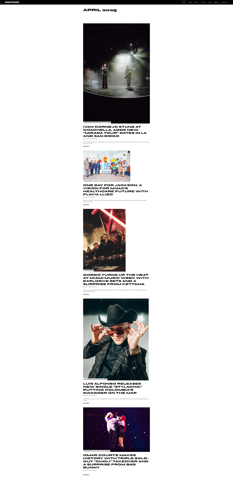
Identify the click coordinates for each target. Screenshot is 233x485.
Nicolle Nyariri (92, 197)
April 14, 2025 (85, 138)
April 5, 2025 (85, 197)
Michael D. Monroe (93, 138)
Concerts (88, 122)
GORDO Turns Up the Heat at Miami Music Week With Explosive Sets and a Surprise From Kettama (116, 279)
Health (96, 181)
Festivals (96, 122)
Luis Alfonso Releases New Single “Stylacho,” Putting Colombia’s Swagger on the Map (112, 388)
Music (108, 122)
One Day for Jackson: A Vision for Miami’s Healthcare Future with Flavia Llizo (115, 190)
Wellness (104, 181)
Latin (103, 122)
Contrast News (90, 379)
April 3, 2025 (85, 470)
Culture (96, 451)
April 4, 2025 (85, 286)
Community (88, 181)
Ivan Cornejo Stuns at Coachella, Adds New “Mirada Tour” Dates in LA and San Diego (115, 131)
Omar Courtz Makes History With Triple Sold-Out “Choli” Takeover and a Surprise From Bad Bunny (116, 461)
